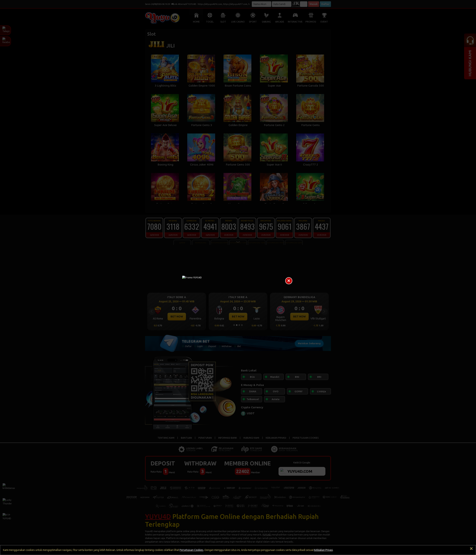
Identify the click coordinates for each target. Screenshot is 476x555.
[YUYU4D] (238, 277)
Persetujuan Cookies (191, 549)
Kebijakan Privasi (323, 549)
